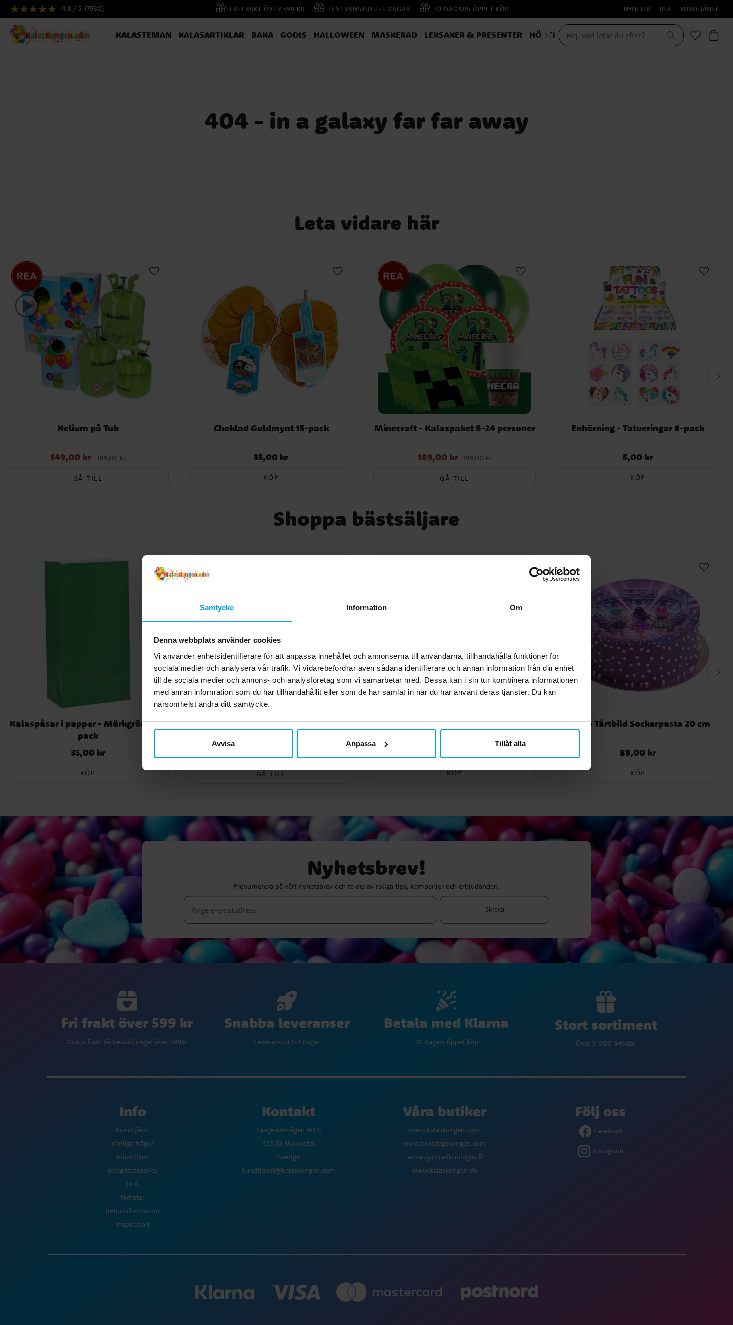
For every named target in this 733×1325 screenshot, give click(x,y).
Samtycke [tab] (217, 607)
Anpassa (361, 743)
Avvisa (223, 743)
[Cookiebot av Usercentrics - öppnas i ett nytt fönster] (536, 574)
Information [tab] (366, 607)
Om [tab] (516, 607)
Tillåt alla (510, 743)
